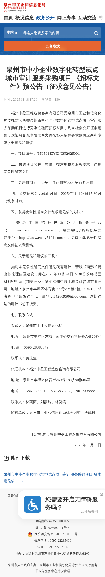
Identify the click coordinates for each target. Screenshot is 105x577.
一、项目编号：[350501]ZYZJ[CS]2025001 (42, 153)
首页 (8, 17)
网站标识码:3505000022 (53, 521)
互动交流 (87, 17)
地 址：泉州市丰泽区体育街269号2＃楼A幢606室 (47, 380)
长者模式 (52, 46)
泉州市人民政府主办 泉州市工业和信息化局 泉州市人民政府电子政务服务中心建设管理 (52, 568)
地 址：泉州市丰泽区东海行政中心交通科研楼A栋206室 (52, 336)
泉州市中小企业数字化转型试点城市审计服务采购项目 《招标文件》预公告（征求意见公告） (53, 78)
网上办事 (66, 17)
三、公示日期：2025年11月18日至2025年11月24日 (49, 183)
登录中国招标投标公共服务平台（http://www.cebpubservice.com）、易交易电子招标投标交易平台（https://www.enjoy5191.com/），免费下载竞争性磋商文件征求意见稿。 (52, 234)
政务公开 (45, 17)
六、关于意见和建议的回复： (31, 256)
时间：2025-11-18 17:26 (20, 99)
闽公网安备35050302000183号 (55, 534)
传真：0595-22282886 (52, 547)
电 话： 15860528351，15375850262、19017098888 (50, 391)
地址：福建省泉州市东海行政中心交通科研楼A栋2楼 (52, 553)
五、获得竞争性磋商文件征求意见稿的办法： (44, 212)
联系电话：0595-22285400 (52, 540)
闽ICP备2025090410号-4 (52, 527)
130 (57, 99)
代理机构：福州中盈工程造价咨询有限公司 (42, 369)
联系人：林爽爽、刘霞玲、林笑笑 (35, 402)
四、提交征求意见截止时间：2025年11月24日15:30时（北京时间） (52, 197)
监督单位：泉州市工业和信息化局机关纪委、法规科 (49, 412)
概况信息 (24, 17)
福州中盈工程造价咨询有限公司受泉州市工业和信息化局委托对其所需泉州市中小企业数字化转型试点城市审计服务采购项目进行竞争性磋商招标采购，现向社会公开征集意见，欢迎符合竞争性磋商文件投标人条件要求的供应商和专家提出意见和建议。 (52, 128)
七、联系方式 (18, 315)
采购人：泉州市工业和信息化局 (33, 325)
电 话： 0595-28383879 (26, 347)
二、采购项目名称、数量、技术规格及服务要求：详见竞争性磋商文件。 (52, 168)
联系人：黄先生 (20, 358)
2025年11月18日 (84, 445)
